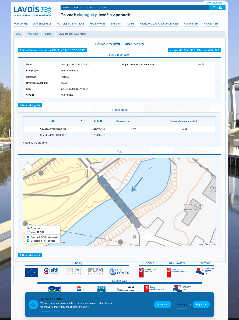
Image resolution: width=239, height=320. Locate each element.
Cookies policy (46, 311)
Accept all (162, 304)
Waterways (33, 34)
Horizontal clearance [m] (183, 121)
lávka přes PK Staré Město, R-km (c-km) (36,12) (193, 50)
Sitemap (78, 7)
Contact (92, 7)
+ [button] (28, 163)
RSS (104, 7)
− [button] (28, 168)
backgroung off (214, 3)
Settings (182, 304)
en (220, 7)
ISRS (52, 121)
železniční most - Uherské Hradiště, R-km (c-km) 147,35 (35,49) (53, 50)
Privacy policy (60, 311)
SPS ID (98, 121)
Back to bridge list (31, 105)
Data (18, 34)
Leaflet (200, 244)
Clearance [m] (122, 121)
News (66, 7)
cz (214, 7)
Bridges (48, 34)
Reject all (201, 304)
